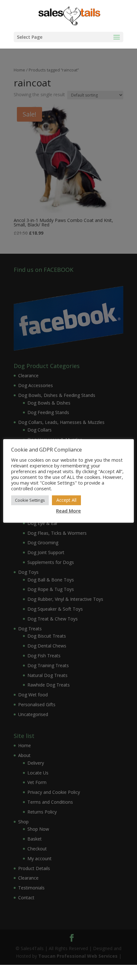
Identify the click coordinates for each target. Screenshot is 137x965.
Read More (68, 510)
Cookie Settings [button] (30, 500)
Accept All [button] (66, 500)
